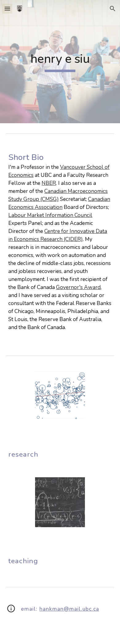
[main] (60, 62)
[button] (7, 8)
